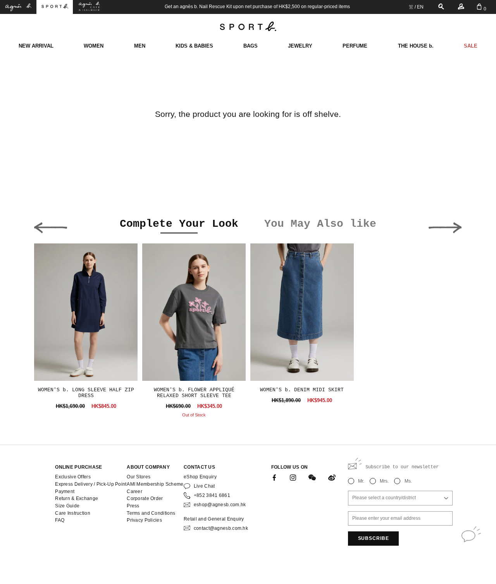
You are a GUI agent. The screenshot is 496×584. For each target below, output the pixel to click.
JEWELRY (300, 46)
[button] (50, 225)
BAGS (250, 46)
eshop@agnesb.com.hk (220, 504)
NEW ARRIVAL (36, 46)
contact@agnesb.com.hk (221, 528)
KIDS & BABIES (194, 46)
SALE (470, 46)
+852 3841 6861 (212, 495)
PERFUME (355, 46)
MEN (139, 46)
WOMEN (93, 46)
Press (133, 506)
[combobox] (400, 498)
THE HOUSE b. (416, 46)
